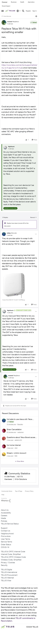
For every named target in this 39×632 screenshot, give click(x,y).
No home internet (14, 445)
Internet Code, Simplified (11, 554)
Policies (4, 521)
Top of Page (18, 491)
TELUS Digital (6, 569)
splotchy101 (18, 440)
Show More (20, 461)
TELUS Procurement (9, 575)
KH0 (16, 456)
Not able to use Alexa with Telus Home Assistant (19, 419)
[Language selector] (18, 11)
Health (22, 2)
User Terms (5, 539)
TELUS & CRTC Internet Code (13, 551)
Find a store (5, 536)
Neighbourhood (7, 533)
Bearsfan (20, 424)
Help (2, 494)
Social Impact (6, 6)
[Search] (23, 11)
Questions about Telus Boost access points (21, 437)
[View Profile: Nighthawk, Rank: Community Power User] (4, 311)
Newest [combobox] (33, 217)
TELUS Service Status (10, 524)
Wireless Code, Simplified (11, 560)
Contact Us (5, 531)
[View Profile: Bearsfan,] (4, 420)
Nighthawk (11, 146)
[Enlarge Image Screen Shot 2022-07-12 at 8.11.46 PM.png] (17, 285)
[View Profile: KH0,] (4, 454)
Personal (4, 2)
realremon (20, 432)
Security (4, 565)
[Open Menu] (36, 16)
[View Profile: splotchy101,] (4, 438)
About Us (5, 510)
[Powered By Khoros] (19, 500)
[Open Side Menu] (2, 10)
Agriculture (31, 2)
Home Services (7, 16)
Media (3, 518)
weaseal (9, 21)
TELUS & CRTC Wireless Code (13, 557)
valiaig (9, 233)
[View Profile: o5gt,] (4, 446)
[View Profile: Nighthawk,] (5, 148)
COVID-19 (5, 547)
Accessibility (6, 513)
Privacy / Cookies (8, 562)
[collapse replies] (19, 231)
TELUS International (9, 572)
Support (4, 528)
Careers (4, 515)
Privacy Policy (29, 491)
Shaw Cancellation (14, 429)
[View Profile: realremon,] (4, 431)
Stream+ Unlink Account (16, 453)
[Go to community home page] (10, 11)
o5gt (16, 448)
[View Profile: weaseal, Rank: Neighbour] (4, 22)
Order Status (6, 544)
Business (13, 2)
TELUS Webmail (7, 578)
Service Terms (6, 542)
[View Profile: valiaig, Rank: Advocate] (4, 234)
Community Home (6, 491)
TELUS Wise (6, 580)
